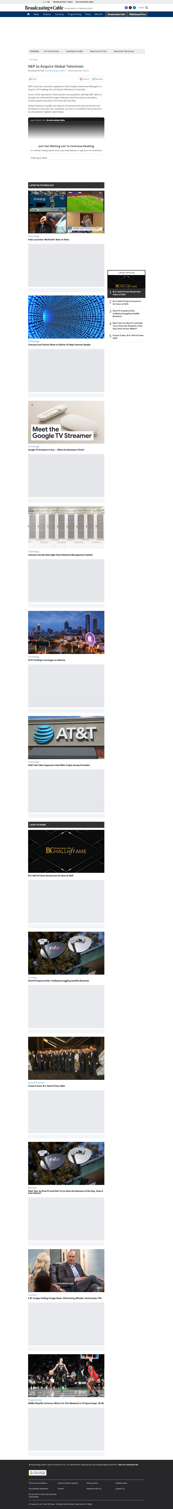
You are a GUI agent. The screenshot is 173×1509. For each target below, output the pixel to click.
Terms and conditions (38, 1483)
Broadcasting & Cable (55, 70)
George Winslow (37, 70)
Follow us (86, 79)
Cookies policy (121, 1483)
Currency (59, 14)
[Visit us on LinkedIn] (134, 7)
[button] (143, 7)
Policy (88, 14)
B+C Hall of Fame (51, 51)
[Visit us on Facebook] (126, 7)
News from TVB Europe (124, 51)
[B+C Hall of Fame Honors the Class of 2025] (126, 286)
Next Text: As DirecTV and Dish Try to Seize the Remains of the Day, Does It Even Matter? (128, 326)
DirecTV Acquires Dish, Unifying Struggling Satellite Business (126, 313)
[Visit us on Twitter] (130, 7)
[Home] (28, 14)
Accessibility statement (38, 1488)
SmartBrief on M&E (74, 51)
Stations (47, 14)
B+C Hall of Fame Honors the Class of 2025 (127, 293)
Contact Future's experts (68, 1483)
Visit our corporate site (128, 1464)
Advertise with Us (93, 1488)
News (36, 14)
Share (34, 79)
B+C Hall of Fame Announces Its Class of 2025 (127, 302)
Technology (33, 59)
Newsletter (99, 79)
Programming (74, 14)
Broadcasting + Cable (63, 2)
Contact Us (119, 1488)
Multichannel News (84, 2)
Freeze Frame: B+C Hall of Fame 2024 (128, 336)
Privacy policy (92, 1483)
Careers (61, 1488)
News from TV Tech (98, 51)
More (97, 14)
